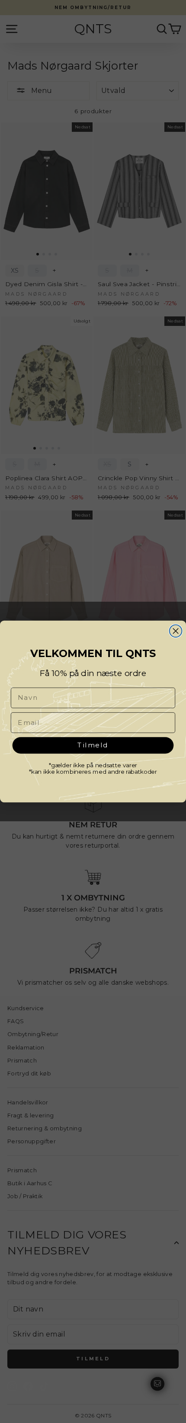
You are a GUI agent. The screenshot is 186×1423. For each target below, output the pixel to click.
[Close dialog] (176, 631)
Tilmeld (93, 745)
